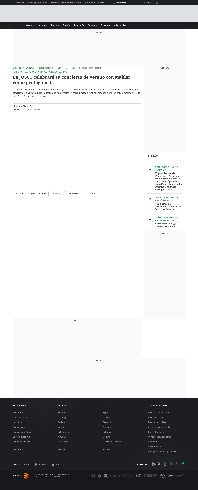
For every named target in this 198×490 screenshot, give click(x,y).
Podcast (55, 25)
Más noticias (120, 25)
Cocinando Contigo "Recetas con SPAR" (165, 225)
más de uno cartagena (25, 194)
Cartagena (62, 68)
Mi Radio (150, 3)
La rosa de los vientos (23, 437)
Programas (41, 25)
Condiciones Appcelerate (160, 437)
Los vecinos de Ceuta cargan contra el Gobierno (66, 3)
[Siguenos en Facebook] (171, 464)
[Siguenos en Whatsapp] (183, 464)
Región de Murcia (46, 68)
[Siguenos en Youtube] (153, 464)
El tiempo (105, 25)
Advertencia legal (156, 417)
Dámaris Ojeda (21, 106)
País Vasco (63, 441)
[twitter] (31, 106)
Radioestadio (19, 427)
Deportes (92, 25)
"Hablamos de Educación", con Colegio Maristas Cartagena (168, 206)
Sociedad (107, 427)
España (66, 25)
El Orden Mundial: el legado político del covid (99, 3)
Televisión (108, 432)
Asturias (62, 437)
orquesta (43, 194)
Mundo (106, 417)
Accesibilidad (154, 446)
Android (42, 464)
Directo (28, 25)
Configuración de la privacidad (162, 451)
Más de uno (18, 412)
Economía (79, 25)
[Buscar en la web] (182, 3)
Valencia (62, 427)
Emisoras (30, 68)
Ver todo (17, 449)
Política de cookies (157, 422)
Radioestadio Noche (22, 432)
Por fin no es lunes (21, 441)
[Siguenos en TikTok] (159, 464)
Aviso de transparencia (159, 427)
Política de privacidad (158, 412)
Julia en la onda (20, 417)
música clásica (75, 194)
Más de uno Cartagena (91, 68)
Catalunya (63, 417)
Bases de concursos (157, 432)
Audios (74, 68)
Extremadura (64, 432)
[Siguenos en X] (177, 464)
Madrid (61, 412)
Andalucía (62, 422)
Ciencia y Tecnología (113, 441)
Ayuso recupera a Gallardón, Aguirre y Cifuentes (31, 3)
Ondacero (17, 68)
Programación (121, 3)
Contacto (152, 441)
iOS (58, 464)
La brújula (17, 422)
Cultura (106, 437)
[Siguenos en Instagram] (165, 464)
